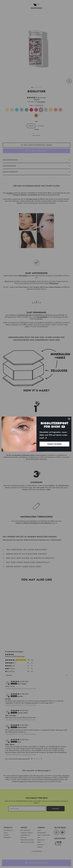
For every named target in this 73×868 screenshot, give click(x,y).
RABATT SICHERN (54, 444)
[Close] (69, 419)
